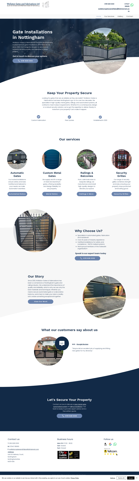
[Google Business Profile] (110, 444)
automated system (60, 407)
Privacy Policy (75, 478)
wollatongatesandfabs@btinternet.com (24, 449)
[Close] (137, 477)
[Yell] (105, 444)
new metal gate (80, 404)
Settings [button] (112, 478)
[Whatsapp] (132, 5)
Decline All (121, 478)
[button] (109, 16)
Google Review (82, 344)
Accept (131, 478)
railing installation (76, 407)
